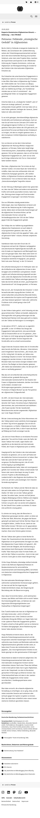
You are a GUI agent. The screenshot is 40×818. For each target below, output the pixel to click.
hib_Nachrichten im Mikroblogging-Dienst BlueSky (19, 770)
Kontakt (9, 798)
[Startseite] (20, 9)
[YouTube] (26, 792)
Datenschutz (16, 801)
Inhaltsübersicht (19, 798)
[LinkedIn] (8, 792)
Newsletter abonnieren (11, 764)
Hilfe (3, 798)
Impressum (25, 801)
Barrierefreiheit (6, 801)
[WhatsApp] (20, 792)
